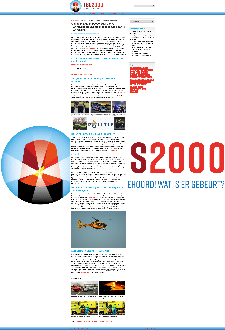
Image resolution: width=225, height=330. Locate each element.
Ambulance (87, 321)
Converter (133, 75)
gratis (132, 77)
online (139, 84)
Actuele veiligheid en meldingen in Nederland (141, 32)
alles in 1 (141, 70)
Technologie (112, 13)
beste (137, 72)
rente (144, 89)
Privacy (153, 328)
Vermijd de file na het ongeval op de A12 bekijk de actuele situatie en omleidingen (142, 49)
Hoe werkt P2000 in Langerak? (80, 316)
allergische (134, 70)
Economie (82, 13)
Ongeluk (101, 321)
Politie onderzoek (136, 89)
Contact (123, 13)
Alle (146, 328)
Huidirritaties (139, 77)
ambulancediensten (113, 165)
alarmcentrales (93, 197)
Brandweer (95, 321)
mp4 (145, 79)
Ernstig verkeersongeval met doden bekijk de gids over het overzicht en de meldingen (143, 37)
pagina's (149, 328)
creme (140, 75)
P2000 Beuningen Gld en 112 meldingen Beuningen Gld (83, 297)
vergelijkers (134, 91)
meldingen (92, 48)
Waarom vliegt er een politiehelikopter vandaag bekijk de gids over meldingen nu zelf (143, 43)
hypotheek (148, 77)
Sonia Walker (76, 33)
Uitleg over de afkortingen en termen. (81, 64)
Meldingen (92, 13)
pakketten (133, 86)
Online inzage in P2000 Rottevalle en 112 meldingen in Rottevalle (111, 297)
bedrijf (132, 72)
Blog (73, 13)
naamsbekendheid (136, 82)
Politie (111, 321)
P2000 (107, 321)
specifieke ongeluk (86, 272)
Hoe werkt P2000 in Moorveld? (108, 316)
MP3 (141, 79)
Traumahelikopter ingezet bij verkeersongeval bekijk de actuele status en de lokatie (141, 55)
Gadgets (102, 13)
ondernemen (114, 150)
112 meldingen (79, 321)
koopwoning (134, 79)
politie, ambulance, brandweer (91, 207)
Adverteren (144, 67)
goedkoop (147, 75)
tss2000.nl (72, 328)
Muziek (151, 79)
